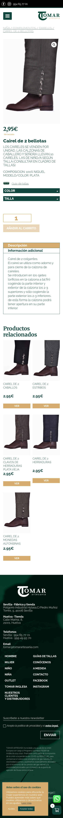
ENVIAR (50, 735)
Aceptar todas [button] (26, 809)
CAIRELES (45, 28)
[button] (54, 44)
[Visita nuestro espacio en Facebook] (4, 4)
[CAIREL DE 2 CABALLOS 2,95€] (16, 360)
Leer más (26, 803)
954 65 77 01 (20, 3)
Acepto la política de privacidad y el (33, 725)
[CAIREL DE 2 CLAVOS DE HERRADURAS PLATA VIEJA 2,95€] (16, 435)
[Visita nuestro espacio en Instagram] (9, 4)
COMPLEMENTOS (24, 28)
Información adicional (25, 250)
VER (16, 406)
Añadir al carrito (21, 228)
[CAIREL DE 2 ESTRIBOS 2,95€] (46, 360)
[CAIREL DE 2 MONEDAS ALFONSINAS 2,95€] (16, 512)
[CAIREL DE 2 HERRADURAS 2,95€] (46, 435)
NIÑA (6, 28)
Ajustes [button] (11, 809)
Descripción (17, 245)
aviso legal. (52, 725)
